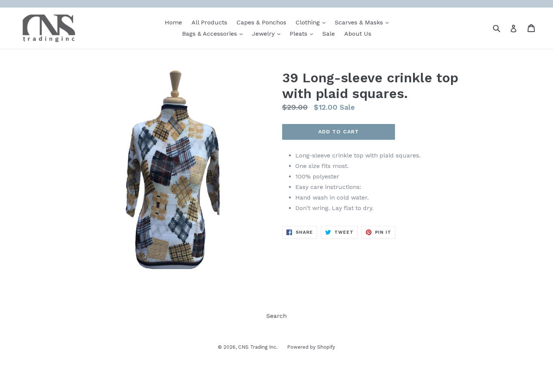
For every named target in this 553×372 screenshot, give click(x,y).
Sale (328, 33)
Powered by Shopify (311, 347)
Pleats (303, 33)
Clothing (312, 22)
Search (276, 315)
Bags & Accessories (214, 33)
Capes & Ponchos (261, 22)
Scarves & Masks (363, 22)
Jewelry (268, 33)
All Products (209, 22)
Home (173, 22)
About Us (357, 33)
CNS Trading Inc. (258, 347)
